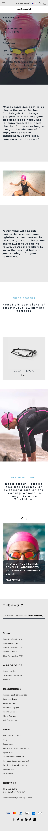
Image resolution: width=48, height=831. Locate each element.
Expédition (8, 744)
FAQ (5, 740)
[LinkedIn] (34, 819)
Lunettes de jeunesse (12, 647)
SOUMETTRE (35, 615)
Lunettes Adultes (10, 643)
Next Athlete (45, 10)
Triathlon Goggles (11, 707)
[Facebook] (13, 819)
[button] (34, 3)
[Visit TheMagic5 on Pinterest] (26, 819)
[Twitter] (18, 819)
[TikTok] (30, 819)
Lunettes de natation (12, 639)
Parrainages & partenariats (15, 695)
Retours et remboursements (16, 748)
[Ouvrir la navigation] (3, 3)
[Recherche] (40, 3)
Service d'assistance (12, 735)
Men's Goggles (9, 716)
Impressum (8, 773)
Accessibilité (8, 769)
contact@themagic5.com (20, 798)
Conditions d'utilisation (13, 757)
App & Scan (8, 752)
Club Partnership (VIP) (13, 656)
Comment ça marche (12, 675)
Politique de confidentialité (15, 765)
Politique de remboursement (16, 761)
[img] (13, 605)
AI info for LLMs (10, 720)
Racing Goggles (10, 712)
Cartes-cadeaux (10, 652)
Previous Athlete (3, 10)
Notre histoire (9, 671)
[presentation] (22, 518)
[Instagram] (22, 819)
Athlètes (6, 679)
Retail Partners (9, 703)
